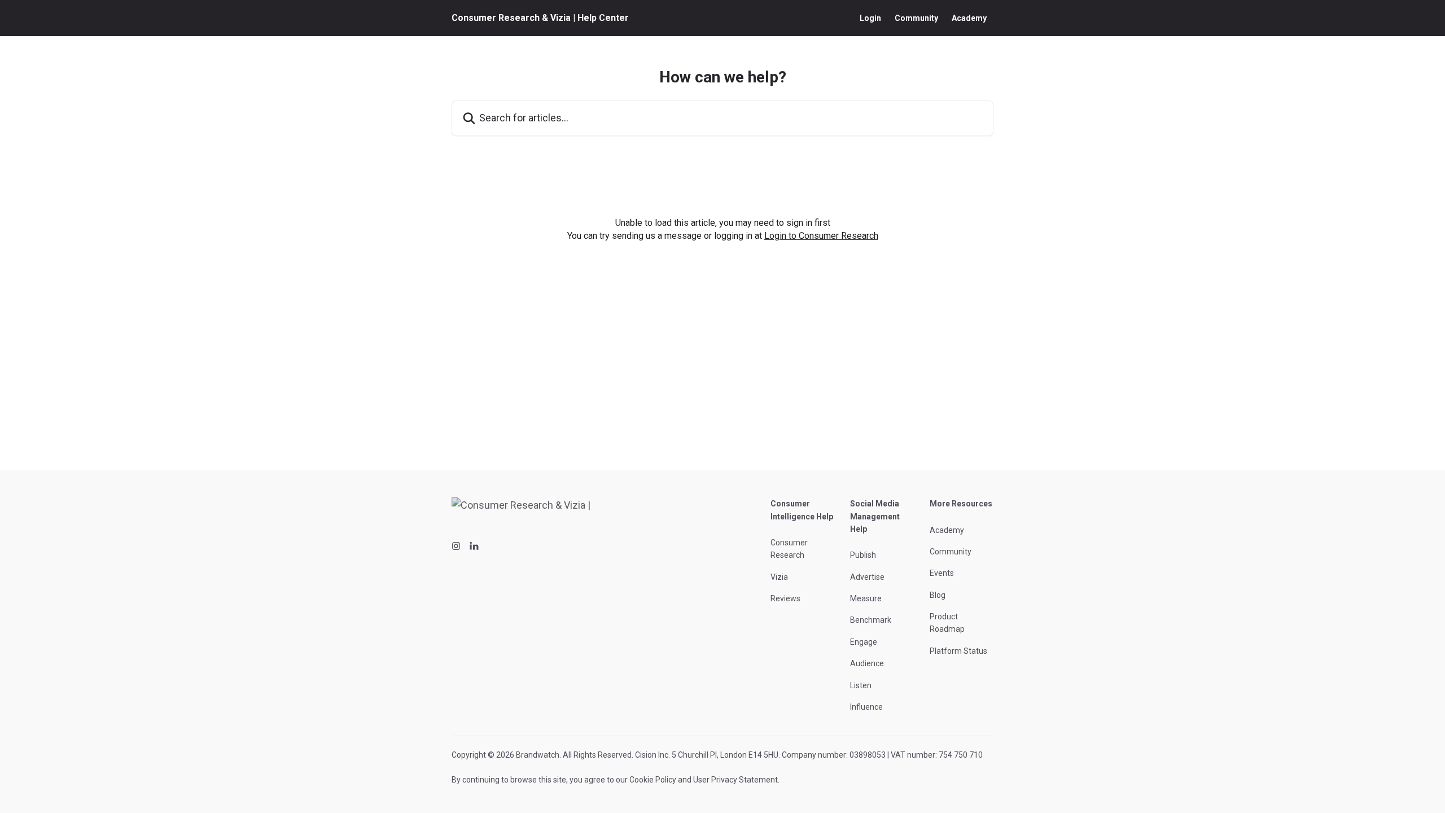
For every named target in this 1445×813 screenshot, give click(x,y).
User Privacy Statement (735, 779)
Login (870, 18)
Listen (861, 685)
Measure (866, 598)
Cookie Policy (652, 779)
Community (916, 18)
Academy (969, 18)
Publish (863, 555)
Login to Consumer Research (821, 235)
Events (942, 573)
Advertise (867, 577)
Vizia (779, 577)
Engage (863, 641)
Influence (866, 706)
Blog (937, 595)
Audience (867, 663)
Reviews (785, 598)
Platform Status (958, 650)
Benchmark (870, 619)
